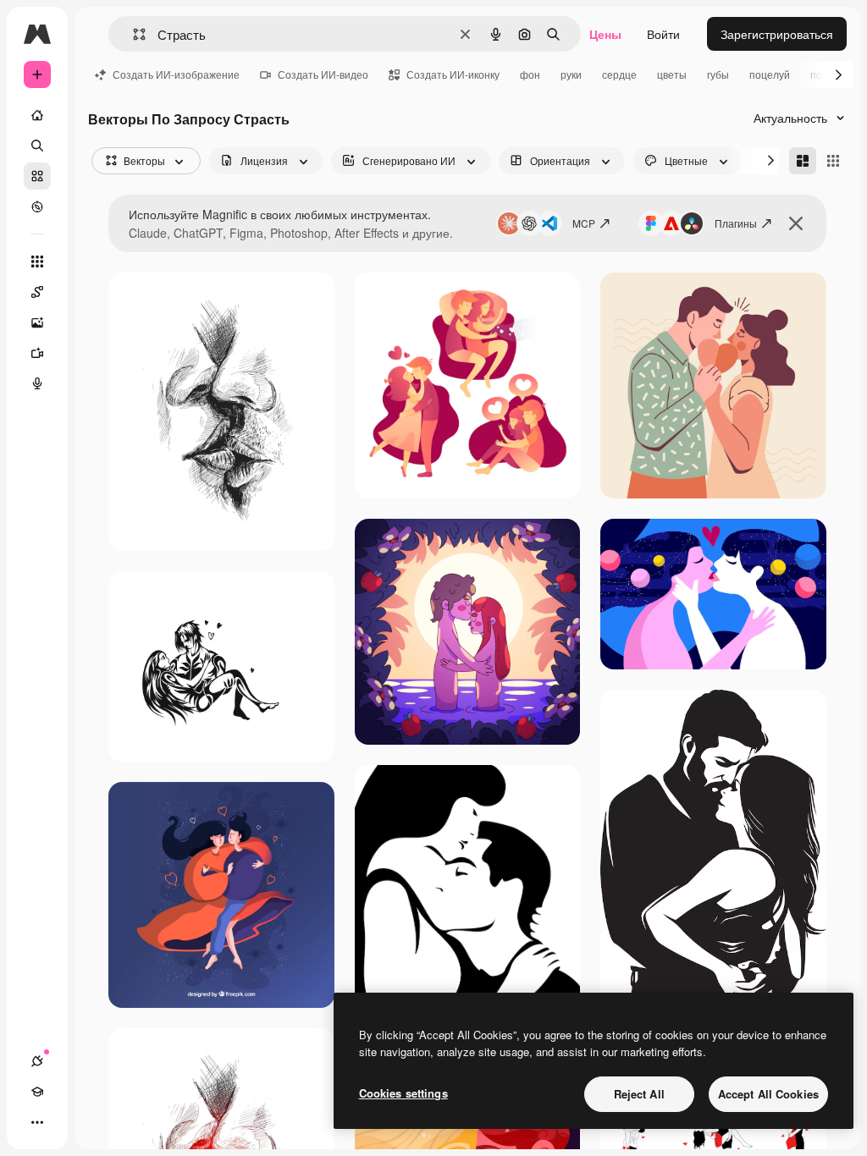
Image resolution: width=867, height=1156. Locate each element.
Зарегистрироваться (777, 33)
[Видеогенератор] (37, 352)
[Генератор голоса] (37, 383)
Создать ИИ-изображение (176, 74)
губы (718, 74)
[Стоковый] (37, 176)
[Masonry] (802, 160)
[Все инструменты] (37, 261)
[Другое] (37, 1122)
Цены (605, 33)
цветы (672, 74)
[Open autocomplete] (132, 34)
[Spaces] (37, 292)
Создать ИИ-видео (323, 74)
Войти (663, 33)
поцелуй (769, 74)
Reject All (639, 1094)
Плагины (736, 223)
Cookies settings (403, 1093)
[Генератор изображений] (37, 322)
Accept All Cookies (768, 1094)
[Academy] (37, 1091)
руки (571, 74)
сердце (619, 74)
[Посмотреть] (37, 206)
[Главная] (37, 115)
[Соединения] (37, 1061)
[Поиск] (37, 145)
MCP (583, 223)
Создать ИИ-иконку (453, 74)
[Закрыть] (796, 223)
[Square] (833, 160)
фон (530, 74)
